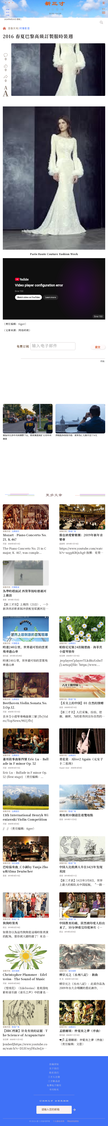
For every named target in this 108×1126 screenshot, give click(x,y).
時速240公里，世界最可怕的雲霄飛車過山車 (25, 649)
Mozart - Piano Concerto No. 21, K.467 (25, 537)
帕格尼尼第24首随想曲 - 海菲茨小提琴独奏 (80, 649)
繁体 (103, 9)
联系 (7, 12)
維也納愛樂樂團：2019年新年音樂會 (81, 537)
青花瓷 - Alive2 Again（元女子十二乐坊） (81, 761)
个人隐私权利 (58, 1121)
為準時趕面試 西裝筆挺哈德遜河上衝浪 (24, 593)
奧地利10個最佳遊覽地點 (76, 815)
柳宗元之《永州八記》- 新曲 (78, 974)
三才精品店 (54, 1081)
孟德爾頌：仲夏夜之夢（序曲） (80, 1031)
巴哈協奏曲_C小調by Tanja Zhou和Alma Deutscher (25, 869)
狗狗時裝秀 (10, 923)
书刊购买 (54, 1089)
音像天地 (13, 29)
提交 (98, 347)
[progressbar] (66, 9)
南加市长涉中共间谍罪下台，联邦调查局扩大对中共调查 (27, 437)
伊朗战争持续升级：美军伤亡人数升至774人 (76, 435)
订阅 (7, 15)
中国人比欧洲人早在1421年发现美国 (81, 869)
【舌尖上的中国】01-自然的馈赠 (81, 703)
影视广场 (72, 531)
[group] (57, 11)
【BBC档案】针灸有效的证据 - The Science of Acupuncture (25, 1033)
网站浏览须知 (73, 1121)
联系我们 (54, 1073)
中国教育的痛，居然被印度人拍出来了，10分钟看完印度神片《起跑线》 (82, 925)
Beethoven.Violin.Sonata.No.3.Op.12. (25, 705)
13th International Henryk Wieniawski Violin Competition (25, 817)
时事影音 (25, 29)
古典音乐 (15, 531)
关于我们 (54, 1068)
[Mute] (61, 9)
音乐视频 (15, 863)
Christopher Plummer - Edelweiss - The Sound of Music (25, 976)
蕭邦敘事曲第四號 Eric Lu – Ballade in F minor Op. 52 (26, 761)
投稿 (7, 9)
